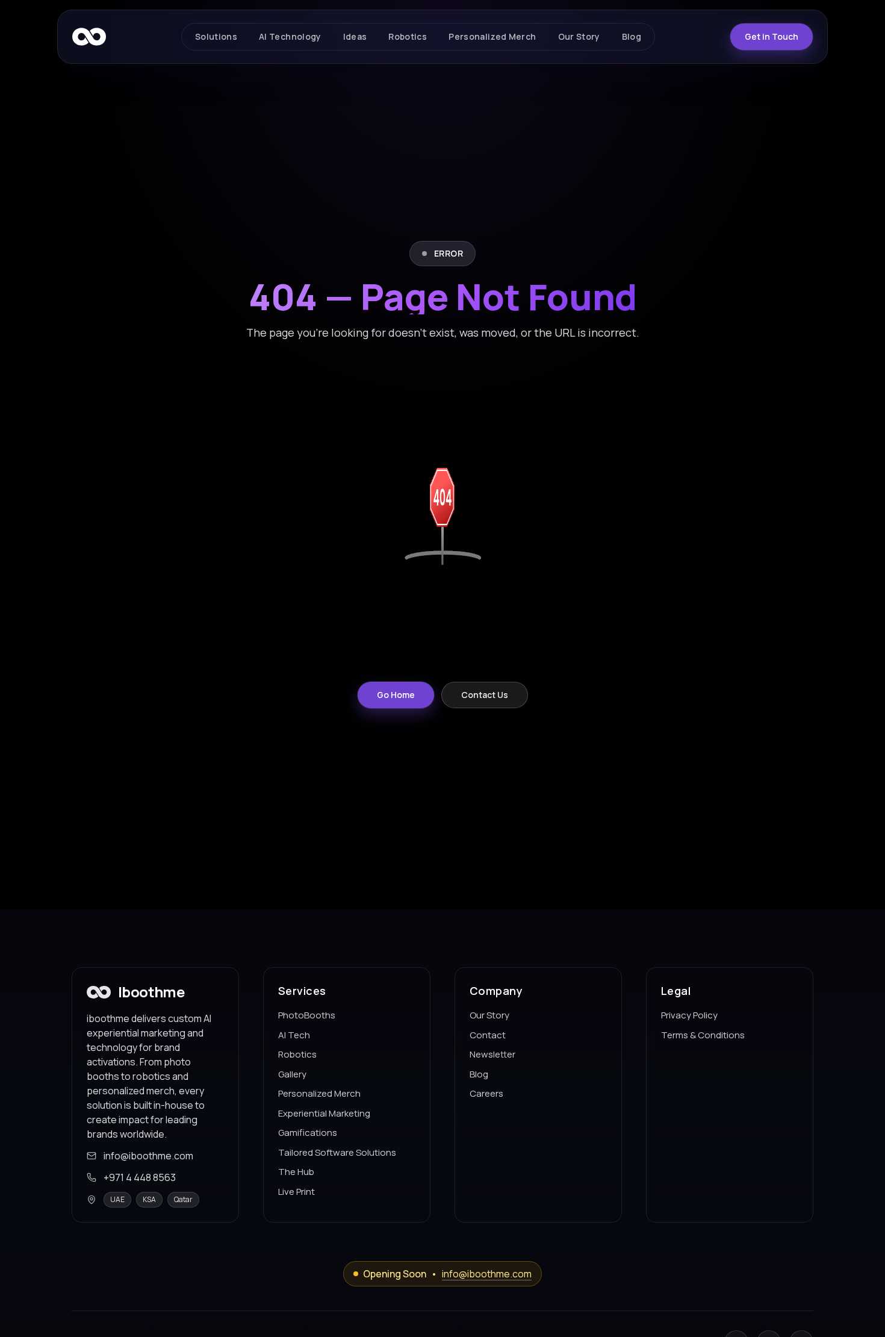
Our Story (489, 1015)
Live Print (296, 1191)
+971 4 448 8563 (140, 1177)
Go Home (396, 694)
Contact (488, 1035)
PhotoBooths (306, 1015)
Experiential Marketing (324, 1113)
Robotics (297, 1054)
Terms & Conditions (703, 1035)
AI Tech (294, 1035)
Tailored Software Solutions (337, 1152)
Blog (479, 1074)
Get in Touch (771, 36)
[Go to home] (89, 37)
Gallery (292, 1074)
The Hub (296, 1171)
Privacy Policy (689, 1015)
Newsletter (492, 1054)
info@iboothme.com (148, 1155)
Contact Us (484, 694)
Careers (486, 1093)
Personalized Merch (319, 1093)
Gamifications (307, 1132)
